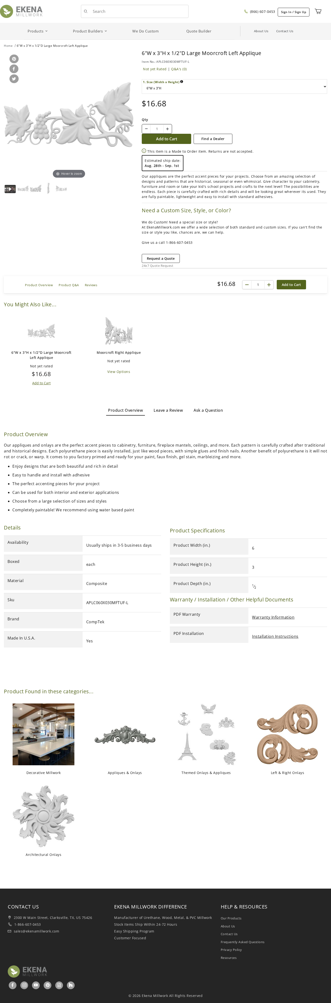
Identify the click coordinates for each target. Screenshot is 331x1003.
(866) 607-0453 (262, 11)
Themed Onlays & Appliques (206, 772)
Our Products (231, 918)
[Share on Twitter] (13, 79)
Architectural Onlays (43, 854)
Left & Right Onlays (287, 772)
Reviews (91, 285)
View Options (118, 371)
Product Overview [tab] (125, 410)
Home (8, 46)
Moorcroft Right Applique (119, 352)
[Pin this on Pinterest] (13, 59)
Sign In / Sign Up (293, 12)
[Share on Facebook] (13, 69)
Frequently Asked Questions (243, 942)
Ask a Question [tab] (208, 410)
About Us (261, 31)
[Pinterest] (48, 985)
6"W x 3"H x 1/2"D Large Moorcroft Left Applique (41, 355)
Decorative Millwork (43, 772)
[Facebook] (13, 985)
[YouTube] (36, 985)
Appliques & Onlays (125, 772)
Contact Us (284, 31)
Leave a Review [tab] (168, 410)
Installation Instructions (275, 636)
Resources (229, 958)
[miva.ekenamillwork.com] (21, 11)
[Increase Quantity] (167, 129)
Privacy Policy (231, 950)
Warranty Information (273, 617)
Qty (145, 119)
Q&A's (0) (179, 69)
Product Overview (39, 285)
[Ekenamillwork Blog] (59, 985)
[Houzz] (71, 985)
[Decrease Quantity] (146, 129)
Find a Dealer (213, 138)
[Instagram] (24, 985)
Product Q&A (69, 285)
